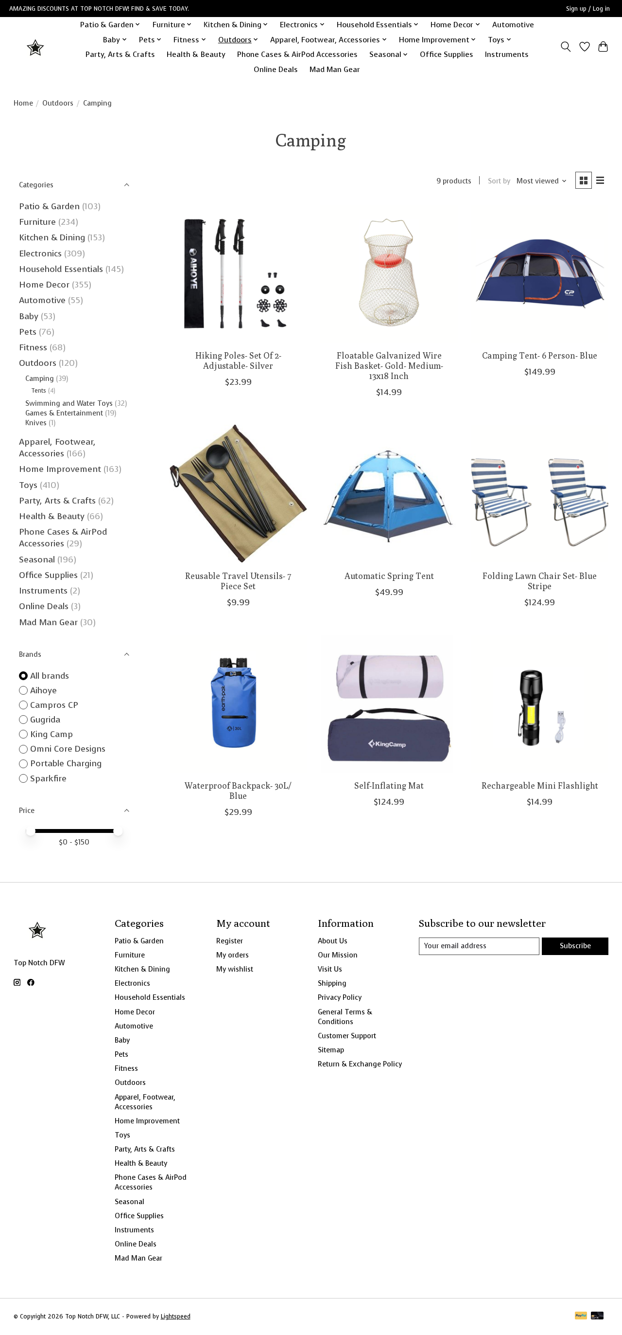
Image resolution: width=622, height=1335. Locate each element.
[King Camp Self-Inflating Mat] (389, 704)
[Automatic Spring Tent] (389, 493)
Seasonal (37, 559)
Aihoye (43, 690)
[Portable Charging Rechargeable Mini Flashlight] (540, 704)
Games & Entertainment (64, 413)
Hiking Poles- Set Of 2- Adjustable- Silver (238, 360)
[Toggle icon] (565, 46)
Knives (36, 423)
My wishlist (234, 969)
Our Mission (338, 955)
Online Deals (276, 69)
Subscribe (575, 946)
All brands (49, 676)
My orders (232, 955)
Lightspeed (175, 1316)
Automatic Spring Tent (389, 576)
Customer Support (347, 1036)
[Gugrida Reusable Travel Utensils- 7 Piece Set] (238, 493)
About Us (332, 941)
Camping (39, 378)
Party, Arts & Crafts (120, 54)
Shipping (332, 983)
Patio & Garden (49, 206)
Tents (38, 391)
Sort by (499, 181)
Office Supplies (446, 54)
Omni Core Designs (67, 749)
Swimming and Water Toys (69, 403)
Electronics (40, 253)
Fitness (33, 347)
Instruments (507, 54)
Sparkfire (48, 778)
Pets (27, 332)
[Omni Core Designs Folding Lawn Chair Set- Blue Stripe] (540, 493)
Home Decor (44, 284)
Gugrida (45, 719)
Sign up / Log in (588, 9)
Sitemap (331, 1050)
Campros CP (54, 705)
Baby (28, 316)
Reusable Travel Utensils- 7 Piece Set (238, 581)
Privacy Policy (340, 997)
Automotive (513, 24)
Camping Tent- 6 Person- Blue (539, 355)
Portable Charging (66, 763)
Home (23, 103)
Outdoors (57, 103)
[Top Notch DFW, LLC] (36, 47)
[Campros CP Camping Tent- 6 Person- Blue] (540, 274)
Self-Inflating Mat (389, 785)
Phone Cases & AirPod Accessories (297, 54)
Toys (28, 485)
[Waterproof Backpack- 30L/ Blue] (238, 704)
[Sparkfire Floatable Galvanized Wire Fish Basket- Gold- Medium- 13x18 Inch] (389, 274)
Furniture (37, 222)
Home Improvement (60, 469)
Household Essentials (61, 269)
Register (229, 941)
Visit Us (330, 969)
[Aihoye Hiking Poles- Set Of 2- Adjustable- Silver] (238, 274)
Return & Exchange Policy (360, 1064)
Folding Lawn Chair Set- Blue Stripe (540, 581)
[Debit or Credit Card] (597, 1316)
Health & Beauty (196, 54)
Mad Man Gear (335, 69)
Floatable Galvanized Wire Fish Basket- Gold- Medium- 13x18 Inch (389, 365)
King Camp (51, 734)
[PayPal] (581, 1316)
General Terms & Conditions (345, 1017)
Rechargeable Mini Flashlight (540, 785)
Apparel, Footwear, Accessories (57, 447)
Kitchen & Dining (52, 237)
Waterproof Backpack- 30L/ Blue (238, 790)
